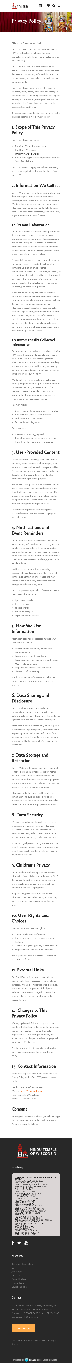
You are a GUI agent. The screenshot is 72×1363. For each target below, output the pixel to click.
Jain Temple (17, 1271)
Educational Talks (19, 1286)
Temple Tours (18, 1283)
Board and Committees (22, 1264)
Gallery (15, 1267)
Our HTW (16, 1275)
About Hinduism (19, 1279)
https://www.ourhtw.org (27, 153)
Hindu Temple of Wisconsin (25, 1340)
